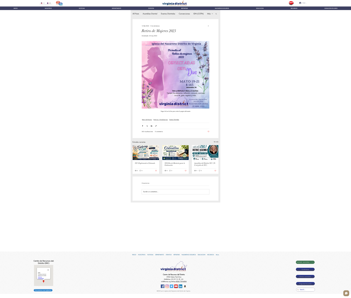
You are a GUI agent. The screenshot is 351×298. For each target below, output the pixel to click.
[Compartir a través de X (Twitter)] (147, 126)
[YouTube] (176, 286)
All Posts (136, 14)
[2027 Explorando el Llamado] (146, 152)
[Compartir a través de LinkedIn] (151, 126)
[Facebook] (162, 286)
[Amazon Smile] (185, 286)
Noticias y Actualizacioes (160, 120)
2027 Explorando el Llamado (145, 163)
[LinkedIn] (180, 286)
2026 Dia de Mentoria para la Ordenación (175, 164)
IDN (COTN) (199, 14)
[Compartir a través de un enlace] (156, 126)
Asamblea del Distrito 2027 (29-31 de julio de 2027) (205, 164)
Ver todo (216, 142)
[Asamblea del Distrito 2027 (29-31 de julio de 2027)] (205, 152)
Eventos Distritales (168, 14)
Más (209, 14)
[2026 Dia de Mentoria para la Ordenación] (175, 152)
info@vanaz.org (166, 281)
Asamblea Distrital (150, 14)
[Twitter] (171, 286)
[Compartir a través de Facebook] (142, 126)
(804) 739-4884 (181, 281)
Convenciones (184, 14)
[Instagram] (167, 286)
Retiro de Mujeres (147, 120)
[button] (116, 8)
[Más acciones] (208, 26)
